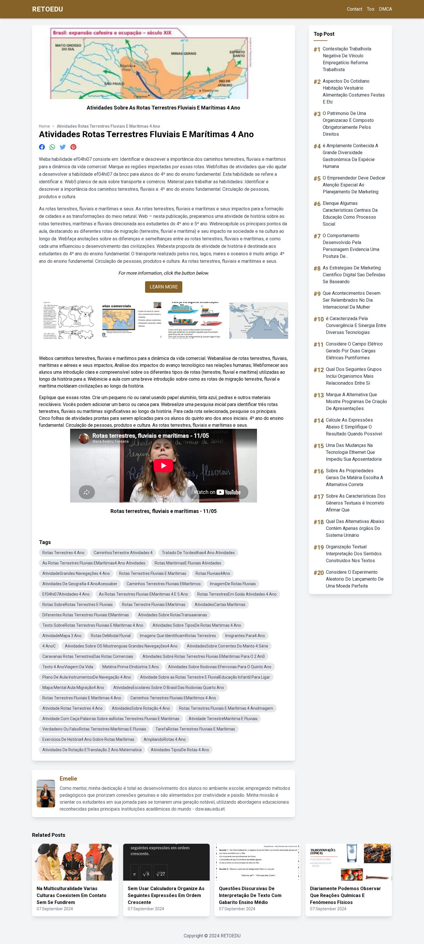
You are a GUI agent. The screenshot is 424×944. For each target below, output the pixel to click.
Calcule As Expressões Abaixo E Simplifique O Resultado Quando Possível (354, 427)
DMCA (385, 9)
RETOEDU (47, 9)
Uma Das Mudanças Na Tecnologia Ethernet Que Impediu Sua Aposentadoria (354, 452)
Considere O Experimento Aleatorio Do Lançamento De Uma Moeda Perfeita (355, 579)
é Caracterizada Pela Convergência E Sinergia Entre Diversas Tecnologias (356, 325)
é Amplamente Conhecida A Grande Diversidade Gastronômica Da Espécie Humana (350, 156)
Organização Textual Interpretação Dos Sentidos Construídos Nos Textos (354, 553)
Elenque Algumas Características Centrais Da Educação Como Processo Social (350, 214)
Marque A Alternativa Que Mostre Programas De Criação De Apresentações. (356, 401)
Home (44, 126)
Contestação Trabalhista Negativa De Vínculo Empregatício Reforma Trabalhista (347, 59)
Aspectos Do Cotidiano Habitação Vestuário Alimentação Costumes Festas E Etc (354, 91)
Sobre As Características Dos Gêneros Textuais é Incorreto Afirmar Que (356, 503)
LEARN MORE (164, 287)
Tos (370, 9)
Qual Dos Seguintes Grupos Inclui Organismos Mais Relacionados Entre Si (354, 376)
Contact (354, 9)
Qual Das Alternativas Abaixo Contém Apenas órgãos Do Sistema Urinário (355, 528)
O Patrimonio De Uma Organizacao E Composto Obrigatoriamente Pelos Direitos (348, 124)
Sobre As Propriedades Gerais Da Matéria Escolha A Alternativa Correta (354, 477)
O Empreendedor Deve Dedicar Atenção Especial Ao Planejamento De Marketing (354, 185)
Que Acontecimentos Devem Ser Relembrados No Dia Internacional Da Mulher (351, 300)
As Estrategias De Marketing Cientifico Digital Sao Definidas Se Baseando (354, 274)
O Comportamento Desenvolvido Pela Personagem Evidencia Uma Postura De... (351, 246)
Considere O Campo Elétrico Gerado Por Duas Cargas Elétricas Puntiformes (354, 350)
